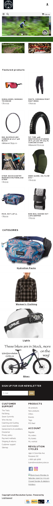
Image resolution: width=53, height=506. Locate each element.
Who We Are (7, 420)
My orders (32, 435)
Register (31, 432)
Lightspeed (7, 498)
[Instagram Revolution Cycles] (36, 469)
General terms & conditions (12, 429)
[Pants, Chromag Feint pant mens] (39, 85)
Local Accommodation (10, 426)
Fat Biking (5, 414)
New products (33, 411)
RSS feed (31, 423)
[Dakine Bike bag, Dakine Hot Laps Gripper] (39, 199)
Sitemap (5, 448)
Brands (31, 417)
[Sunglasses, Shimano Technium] (13, 85)
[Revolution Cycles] (14, 6)
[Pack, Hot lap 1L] (13, 199)
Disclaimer (6, 432)
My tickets (32, 438)
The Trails (5, 411)
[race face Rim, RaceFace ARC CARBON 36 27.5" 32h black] (13, 123)
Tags (30, 420)
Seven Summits (8, 417)
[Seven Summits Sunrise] (26, 26)
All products (33, 408)
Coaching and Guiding (10, 423)
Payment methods (9, 438)
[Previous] (5, 24)
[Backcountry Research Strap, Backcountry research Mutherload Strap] (13, 161)
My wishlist (32, 442)
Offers (30, 414)
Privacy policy (7, 435)
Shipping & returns (9, 441)
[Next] (47, 24)
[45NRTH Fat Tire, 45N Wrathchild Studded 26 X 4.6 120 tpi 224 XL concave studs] (39, 123)
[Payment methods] (28, 501)
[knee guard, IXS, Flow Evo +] (39, 161)
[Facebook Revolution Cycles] (31, 469)
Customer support (9, 444)
